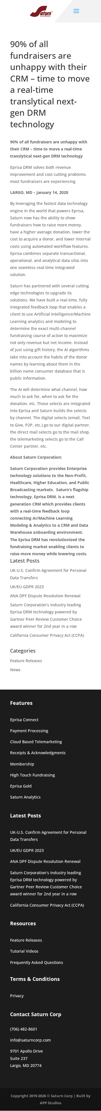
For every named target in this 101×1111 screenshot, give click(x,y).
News (15, 669)
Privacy (17, 995)
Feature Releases (26, 660)
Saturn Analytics (25, 797)
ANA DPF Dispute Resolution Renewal (45, 595)
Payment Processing (29, 730)
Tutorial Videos (24, 951)
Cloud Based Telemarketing (36, 741)
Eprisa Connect (24, 719)
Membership (22, 764)
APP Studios (50, 1102)
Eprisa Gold (21, 786)
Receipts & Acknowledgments (38, 752)
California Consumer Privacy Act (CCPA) (47, 635)
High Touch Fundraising (32, 775)
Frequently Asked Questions (36, 962)
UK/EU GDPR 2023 (27, 586)
